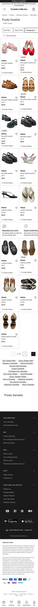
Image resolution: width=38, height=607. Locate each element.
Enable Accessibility (19, 1)
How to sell (7, 453)
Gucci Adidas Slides (17, 376)
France (5, 594)
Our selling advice (10, 457)
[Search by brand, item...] (4, 9)
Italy (21, 595)
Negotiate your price (10, 230)
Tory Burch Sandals (18, 382)
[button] (33, 9)
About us (7, 489)
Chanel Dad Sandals (17, 366)
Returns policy (9, 443)
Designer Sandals (25, 379)
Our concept (8, 422)
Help (5, 471)
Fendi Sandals (26, 374)
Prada (11, 15)
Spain (17, 595)
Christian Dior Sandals (17, 371)
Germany (30, 594)
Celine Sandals (26, 363)
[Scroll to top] (33, 354)
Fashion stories (9, 502)
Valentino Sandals (11, 384)
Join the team (8, 499)
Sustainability (8, 492)
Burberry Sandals (10, 363)
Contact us (7, 478)
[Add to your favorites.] (16, 61)
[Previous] (13, 354)
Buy (5, 432)
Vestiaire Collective (12, 485)
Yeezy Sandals (28, 384)
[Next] (25, 354)
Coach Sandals (18, 368)
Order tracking (9, 436)
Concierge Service (10, 425)
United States (23, 594)
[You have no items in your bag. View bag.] (33, 9)
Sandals (33, 15)
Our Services (9, 418)
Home (4, 15)
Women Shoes (22, 15)
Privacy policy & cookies (18, 536)
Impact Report (9, 495)
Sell (5, 450)
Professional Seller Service (14, 463)
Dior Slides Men (9, 360)
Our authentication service (13, 439)
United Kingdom (13, 594)
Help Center (8, 474)
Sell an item (8, 460)
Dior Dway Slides (10, 374)
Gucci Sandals (9, 379)
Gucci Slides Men (25, 360)
